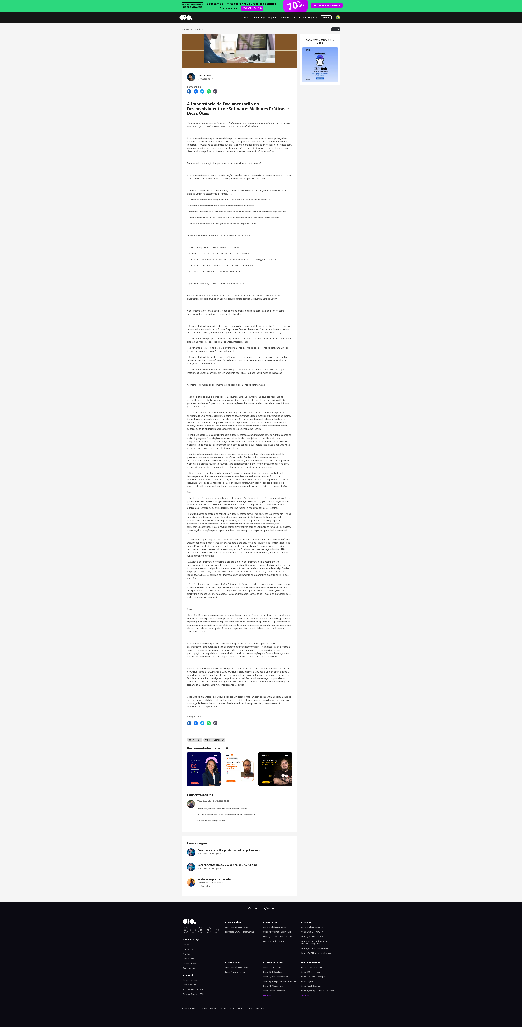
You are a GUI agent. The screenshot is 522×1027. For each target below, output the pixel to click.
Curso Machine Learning (235, 972)
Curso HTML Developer (311, 967)
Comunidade (285, 17)
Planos (296, 17)
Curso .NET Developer (273, 972)
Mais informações (259, 908)
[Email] (215, 91)
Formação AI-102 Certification (314, 948)
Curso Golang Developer (274, 990)
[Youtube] (200, 930)
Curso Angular (307, 981)
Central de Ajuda (190, 980)
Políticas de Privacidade (193, 989)
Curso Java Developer (272, 967)
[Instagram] (216, 930)
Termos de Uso (189, 984)
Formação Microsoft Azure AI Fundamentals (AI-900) (314, 942)
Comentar (218, 739)
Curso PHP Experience (273, 986)
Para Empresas (310, 17)
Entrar (325, 17)
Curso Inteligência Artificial (236, 927)
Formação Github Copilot (312, 936)
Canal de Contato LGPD (193, 994)
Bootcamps (259, 17)
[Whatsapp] (209, 91)
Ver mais (267, 995)
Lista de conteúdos (193, 29)
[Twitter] (202, 91)
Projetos (272, 17)
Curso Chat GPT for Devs (312, 931)
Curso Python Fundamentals (275, 976)
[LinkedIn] (189, 91)
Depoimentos (189, 968)
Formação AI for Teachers (274, 941)
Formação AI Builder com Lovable (316, 953)
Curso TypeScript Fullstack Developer (279, 981)
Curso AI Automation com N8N (277, 931)
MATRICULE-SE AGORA (326, 5)
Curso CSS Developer (310, 972)
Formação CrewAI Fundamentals (239, 931)
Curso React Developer (311, 986)
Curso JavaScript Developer (313, 976)
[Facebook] (196, 91)
